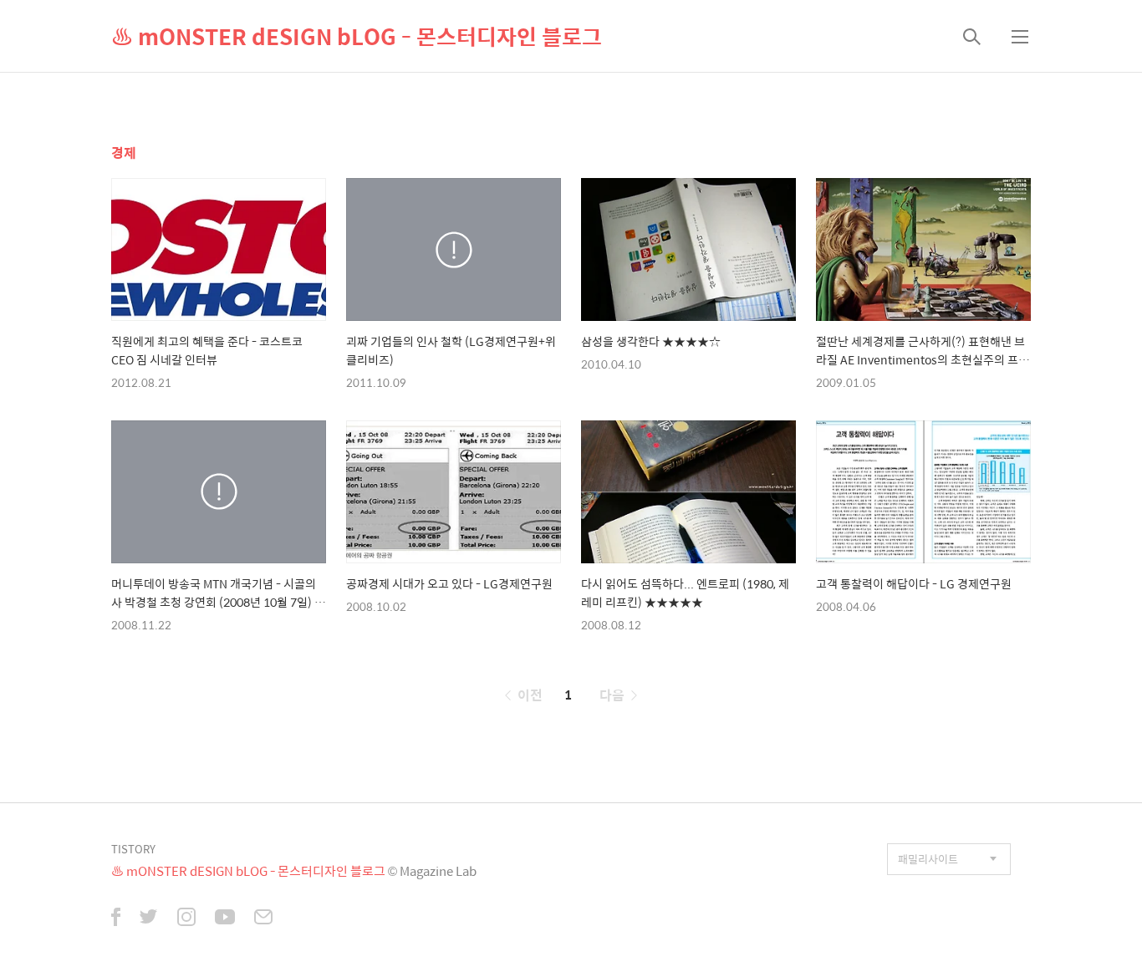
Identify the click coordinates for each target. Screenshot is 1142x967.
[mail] (263, 918)
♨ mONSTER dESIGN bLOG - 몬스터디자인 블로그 (356, 36)
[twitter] (149, 918)
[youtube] (225, 918)
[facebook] (115, 918)
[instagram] (186, 918)
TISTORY (133, 849)
